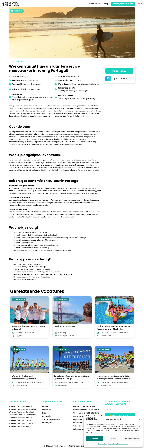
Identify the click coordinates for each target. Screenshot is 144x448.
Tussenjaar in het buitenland (86, 413)
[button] (139, 419)
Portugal (24, 76)
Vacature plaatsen (51, 419)
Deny (113, 439)
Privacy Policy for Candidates (118, 444)
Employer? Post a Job (123, 3)
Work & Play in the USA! (65, 326)
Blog (106, 3)
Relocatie (46, 416)
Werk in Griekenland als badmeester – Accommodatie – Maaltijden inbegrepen (114, 329)
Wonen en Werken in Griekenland (22, 415)
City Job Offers (118, 78)
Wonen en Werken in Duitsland (21, 412)
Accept (95, 439)
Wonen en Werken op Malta (20, 420)
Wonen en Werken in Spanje (20, 426)
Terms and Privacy (77, 446)
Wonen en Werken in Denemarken (22, 409)
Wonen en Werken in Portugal (21, 423)
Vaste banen (32, 80)
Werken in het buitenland (84, 406)
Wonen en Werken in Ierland (20, 417)
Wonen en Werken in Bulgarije (21, 406)
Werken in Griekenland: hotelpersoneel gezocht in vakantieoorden (24, 379)
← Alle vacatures (16, 61)
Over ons (46, 409)
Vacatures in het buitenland (86, 409)
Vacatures (94, 3)
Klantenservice (72, 76)
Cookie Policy (102, 444)
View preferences (132, 439)
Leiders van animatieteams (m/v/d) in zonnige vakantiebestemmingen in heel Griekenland (113, 379)
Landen (45, 406)
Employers (47, 422)
